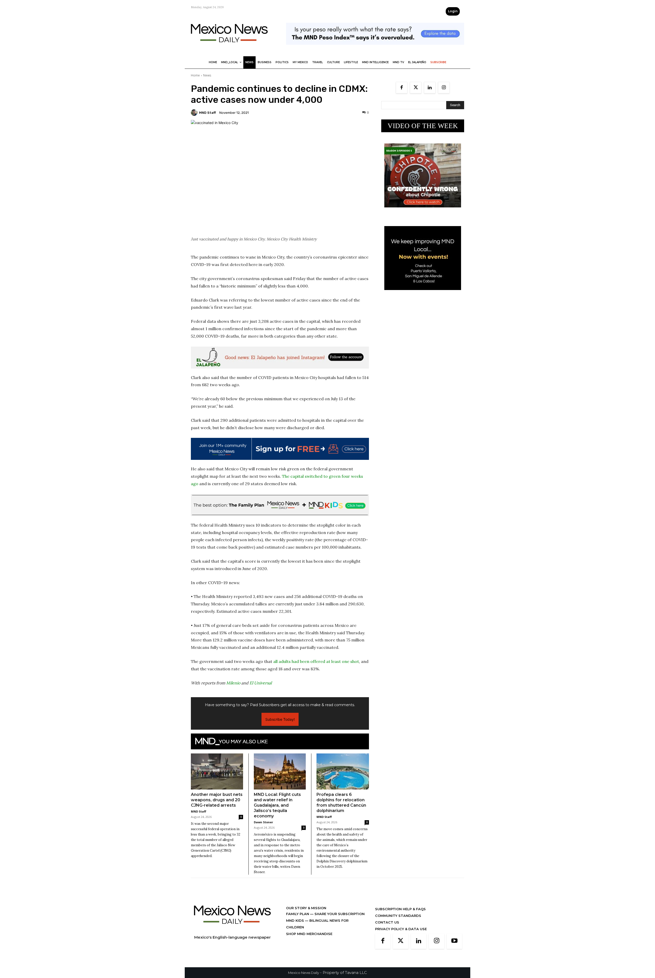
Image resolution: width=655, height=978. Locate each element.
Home (195, 75)
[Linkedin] (429, 87)
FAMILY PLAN (298, 914)
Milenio (233, 682)
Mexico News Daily (303, 973)
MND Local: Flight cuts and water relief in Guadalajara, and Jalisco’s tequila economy (277, 805)
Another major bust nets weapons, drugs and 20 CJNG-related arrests (217, 800)
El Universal (260, 682)
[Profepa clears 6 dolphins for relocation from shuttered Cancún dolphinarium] (342, 771)
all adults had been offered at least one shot (316, 661)
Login (452, 11)
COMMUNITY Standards (398, 916)
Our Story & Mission (306, 908)
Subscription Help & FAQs (400, 909)
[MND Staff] (195, 112)
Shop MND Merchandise (309, 934)
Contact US (387, 922)
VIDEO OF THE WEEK (423, 126)
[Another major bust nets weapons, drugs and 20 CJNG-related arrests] (217, 771)
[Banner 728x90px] (280, 505)
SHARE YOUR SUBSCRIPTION (339, 914)
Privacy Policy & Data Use (401, 929)
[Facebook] (401, 87)
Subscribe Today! (280, 719)
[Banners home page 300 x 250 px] (422, 211)
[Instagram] (444, 87)
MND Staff (207, 112)
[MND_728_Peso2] (375, 48)
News (207, 75)
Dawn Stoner (263, 822)
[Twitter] (415, 87)
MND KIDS (295, 920)
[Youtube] (454, 941)
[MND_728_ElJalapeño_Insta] (280, 358)
